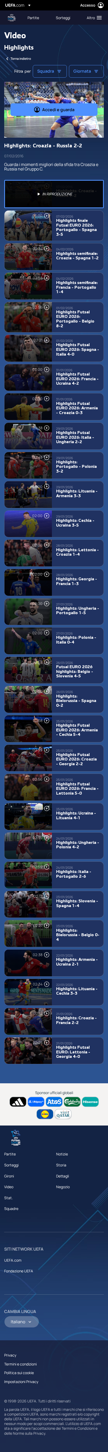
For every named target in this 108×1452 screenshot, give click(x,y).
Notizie (62, 1153)
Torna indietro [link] (20, 58)
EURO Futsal (12, 17)
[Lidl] (44, 1114)
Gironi (9, 1176)
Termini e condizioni (20, 1364)
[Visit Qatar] (63, 1114)
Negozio (63, 1186)
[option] (54, 194)
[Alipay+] (36, 1102)
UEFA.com (12, 1260)
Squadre (11, 1208)
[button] (93, 18)
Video (8, 1186)
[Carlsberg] (72, 1102)
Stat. (8, 1197)
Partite (10, 1153)
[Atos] (54, 1102)
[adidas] (17, 1102)
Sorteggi (11, 1164)
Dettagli (62, 1176)
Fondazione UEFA (18, 1270)
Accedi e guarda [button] (58, 109)
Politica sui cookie (19, 1372)
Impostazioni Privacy (21, 1381)
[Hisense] (90, 1102)
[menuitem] (37, 18)
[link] (33, 18)
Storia (61, 1164)
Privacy (10, 1355)
